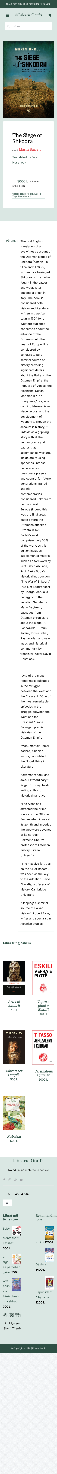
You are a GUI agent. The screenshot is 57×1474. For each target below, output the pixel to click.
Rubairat (14, 1136)
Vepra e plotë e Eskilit (43, 1005)
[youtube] (21, 1179)
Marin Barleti (24, 196)
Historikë (28, 193)
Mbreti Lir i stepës (14, 1073)
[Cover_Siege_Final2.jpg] (28, 79)
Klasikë (37, 193)
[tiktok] (15, 1179)
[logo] (28, 14)
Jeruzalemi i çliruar (44, 1073)
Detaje (14, 982)
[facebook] (4, 1179)
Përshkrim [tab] (11, 240)
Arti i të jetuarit (14, 1004)
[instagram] (10, 1179)
